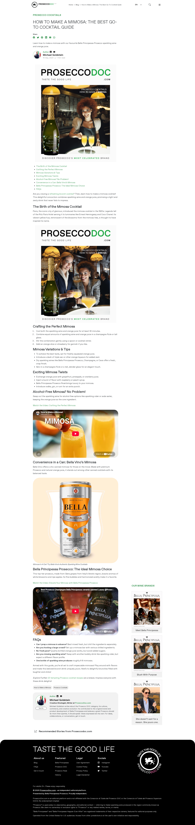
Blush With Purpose (147, 674)
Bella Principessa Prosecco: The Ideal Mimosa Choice (60, 185)
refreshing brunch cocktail (61, 194)
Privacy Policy (82, 771)
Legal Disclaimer (83, 775)
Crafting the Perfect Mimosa (49, 169)
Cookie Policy (81, 767)
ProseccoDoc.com (48, 790)
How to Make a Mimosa (42, 688)
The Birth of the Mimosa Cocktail (51, 166)
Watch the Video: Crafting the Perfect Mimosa (54, 405)
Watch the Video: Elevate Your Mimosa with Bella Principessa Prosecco (65, 583)
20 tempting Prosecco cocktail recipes (65, 678)
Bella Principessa (62, 763)
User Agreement (83, 763)
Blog (77, 5)
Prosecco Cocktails (47, 15)
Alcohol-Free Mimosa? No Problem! (52, 179)
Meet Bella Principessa (147, 630)
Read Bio (41, 708)
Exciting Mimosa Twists (47, 176)
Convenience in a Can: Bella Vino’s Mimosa (55, 182)
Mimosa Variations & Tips (48, 172)
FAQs (38, 189)
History (58, 775)
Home (71, 5)
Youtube (104, 767)
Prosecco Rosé (61, 771)
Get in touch (39, 771)
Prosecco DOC (61, 767)
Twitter (104, 771)
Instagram (105, 763)
